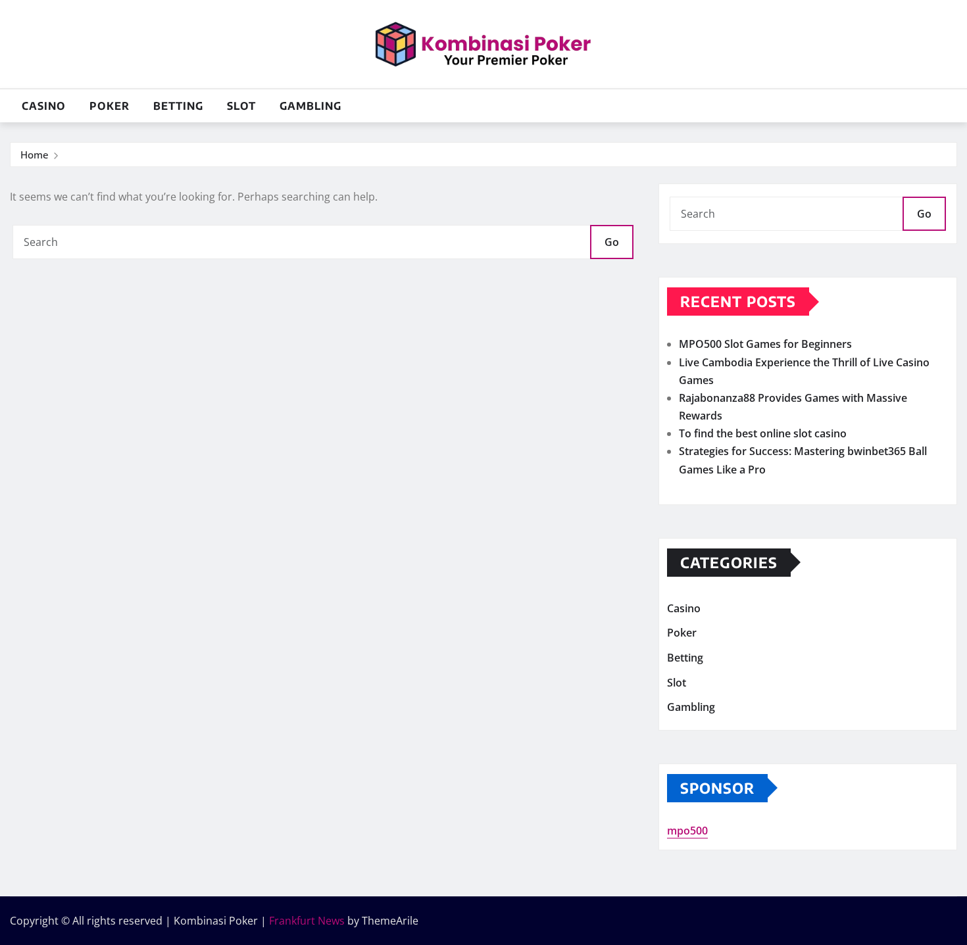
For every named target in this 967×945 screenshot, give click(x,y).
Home (34, 154)
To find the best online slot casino (763, 433)
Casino (44, 105)
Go (612, 242)
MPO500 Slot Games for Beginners (765, 344)
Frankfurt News (307, 920)
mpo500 (687, 830)
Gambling (310, 105)
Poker (109, 105)
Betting (178, 105)
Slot (241, 105)
